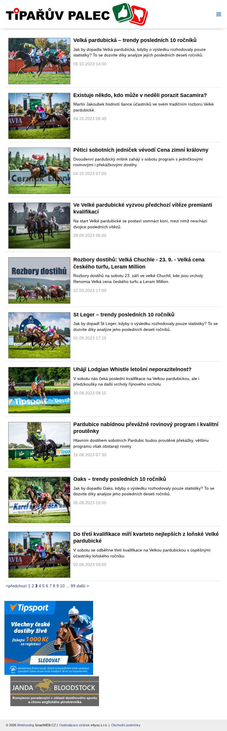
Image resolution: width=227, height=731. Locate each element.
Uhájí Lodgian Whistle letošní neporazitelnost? (132, 369)
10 (62, 585)
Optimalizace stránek (74, 725)
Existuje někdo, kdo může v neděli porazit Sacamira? (140, 95)
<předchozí (16, 585)
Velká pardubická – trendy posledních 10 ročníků (135, 40)
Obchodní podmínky (125, 725)
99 (73, 585)
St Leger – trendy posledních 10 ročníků (123, 315)
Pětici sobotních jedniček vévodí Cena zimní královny (140, 150)
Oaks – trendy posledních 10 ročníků (119, 479)
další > (83, 585)
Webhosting (25, 725)
